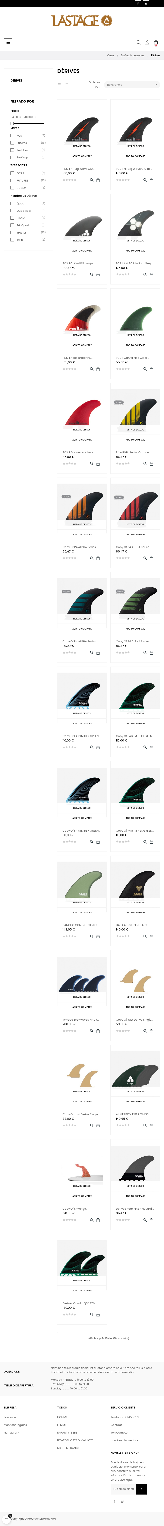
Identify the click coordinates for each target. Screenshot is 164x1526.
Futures (29, 142)
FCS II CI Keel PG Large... (79, 263)
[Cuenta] (147, 42)
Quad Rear (29, 210)
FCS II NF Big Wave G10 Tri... (134, 169)
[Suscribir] (141, 1489)
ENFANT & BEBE (67, 1432)
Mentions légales (15, 1425)
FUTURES (29, 180)
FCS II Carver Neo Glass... (132, 358)
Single (29, 218)
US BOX (29, 187)
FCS (29, 135)
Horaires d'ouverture (124, 1440)
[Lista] (66, 84)
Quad (29, 203)
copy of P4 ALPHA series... (80, 547)
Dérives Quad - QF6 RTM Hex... (79, 1304)
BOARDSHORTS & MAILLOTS (75, 1440)
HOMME (62, 1417)
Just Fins (29, 150)
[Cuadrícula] (60, 84)
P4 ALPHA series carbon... (133, 452)
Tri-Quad (29, 225)
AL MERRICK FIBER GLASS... (133, 1114)
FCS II (29, 173)
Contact (116, 1425)
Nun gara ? (11, 1432)
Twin (29, 239)
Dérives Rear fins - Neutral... (135, 1208)
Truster (29, 232)
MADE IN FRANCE (68, 1448)
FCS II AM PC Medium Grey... (134, 263)
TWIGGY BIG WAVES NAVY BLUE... (80, 1020)
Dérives (16, 80)
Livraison (10, 1417)
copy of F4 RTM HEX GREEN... (82, 736)
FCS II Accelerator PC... (78, 358)
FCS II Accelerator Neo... (79, 452)
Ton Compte (119, 1432)
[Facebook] (138, 4)
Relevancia (132, 84)
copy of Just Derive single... (134, 1019)
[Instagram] (146, 4)
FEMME (61, 1425)
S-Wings (29, 157)
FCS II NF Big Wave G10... (79, 169)
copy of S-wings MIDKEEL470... (74, 1209)
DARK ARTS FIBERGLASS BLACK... (131, 926)
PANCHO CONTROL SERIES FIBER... (80, 926)
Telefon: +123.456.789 (125, 1417)
